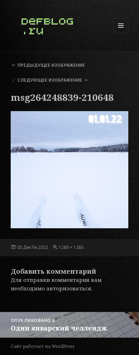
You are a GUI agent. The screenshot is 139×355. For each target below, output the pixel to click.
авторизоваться (68, 288)
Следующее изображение (49, 80)
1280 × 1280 (71, 247)
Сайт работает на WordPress (42, 346)
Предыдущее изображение (51, 65)
